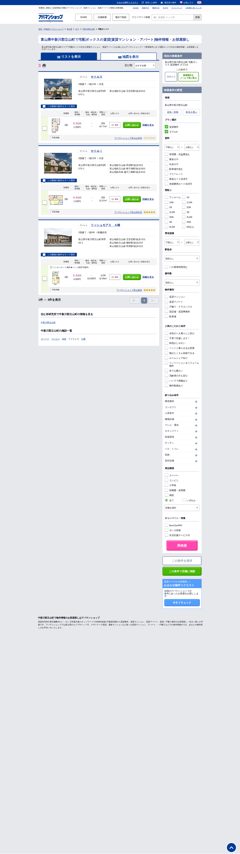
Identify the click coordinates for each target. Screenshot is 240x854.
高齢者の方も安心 (178, 375)
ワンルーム (175, 197)
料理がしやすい (177, 343)
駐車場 (172, 316)
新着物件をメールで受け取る (188, 76)
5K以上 (190, 227)
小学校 (172, 485)
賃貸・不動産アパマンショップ (51, 29)
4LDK (172, 227)
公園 (83, 339)
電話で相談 (121, 17)
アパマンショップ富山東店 (129, 290)
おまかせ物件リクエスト (127, 2)
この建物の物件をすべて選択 (61, 106)
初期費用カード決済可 (180, 184)
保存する (171, 76)
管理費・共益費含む (179, 154)
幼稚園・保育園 (177, 490)
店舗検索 (102, 17)
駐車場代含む (176, 169)
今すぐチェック (182, 602)
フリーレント (176, 174)
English (136, 8)
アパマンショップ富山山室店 (128, 138)
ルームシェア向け (178, 358)
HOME (83, 17)
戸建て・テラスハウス (180, 306)
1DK (171, 202)
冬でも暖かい (176, 370)
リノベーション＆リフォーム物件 (184, 364)
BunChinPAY (175, 525)
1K (188, 197)
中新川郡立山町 (88, 29)
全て (77, 29)
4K (170, 222)
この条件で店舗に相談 (182, 571)
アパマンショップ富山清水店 (128, 212)
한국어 (165, 8)
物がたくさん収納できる (181, 353)
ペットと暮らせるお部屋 (181, 348)
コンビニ (55, 339)
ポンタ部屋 (175, 530)
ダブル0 (173, 131)
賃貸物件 (173, 127)
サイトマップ (176, 8)
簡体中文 (145, 8)
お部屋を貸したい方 (193, 8)
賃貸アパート (176, 302)
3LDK (189, 217)
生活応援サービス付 (179, 535)
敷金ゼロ (173, 159)
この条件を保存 (182, 560)
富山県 (69, 29)
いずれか (191, 500)
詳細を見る (148, 125)
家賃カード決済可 (178, 179)
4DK (189, 222)
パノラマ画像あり (178, 380)
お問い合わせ (132, 125)
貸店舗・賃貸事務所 (179, 311)
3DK (171, 217)
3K (188, 212)
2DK (189, 207)
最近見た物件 (170, 2)
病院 (64, 339)
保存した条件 (151, 2)
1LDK (189, 202)
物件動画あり (176, 385)
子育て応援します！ (179, 338)
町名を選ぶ (191, 112)
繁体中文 (156, 8)
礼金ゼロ (173, 164)
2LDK (172, 212)
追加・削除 (172, 112)
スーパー (45, 339)
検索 (197, 17)
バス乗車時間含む (178, 267)
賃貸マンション (177, 296)
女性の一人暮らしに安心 (181, 333)
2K (170, 207)
